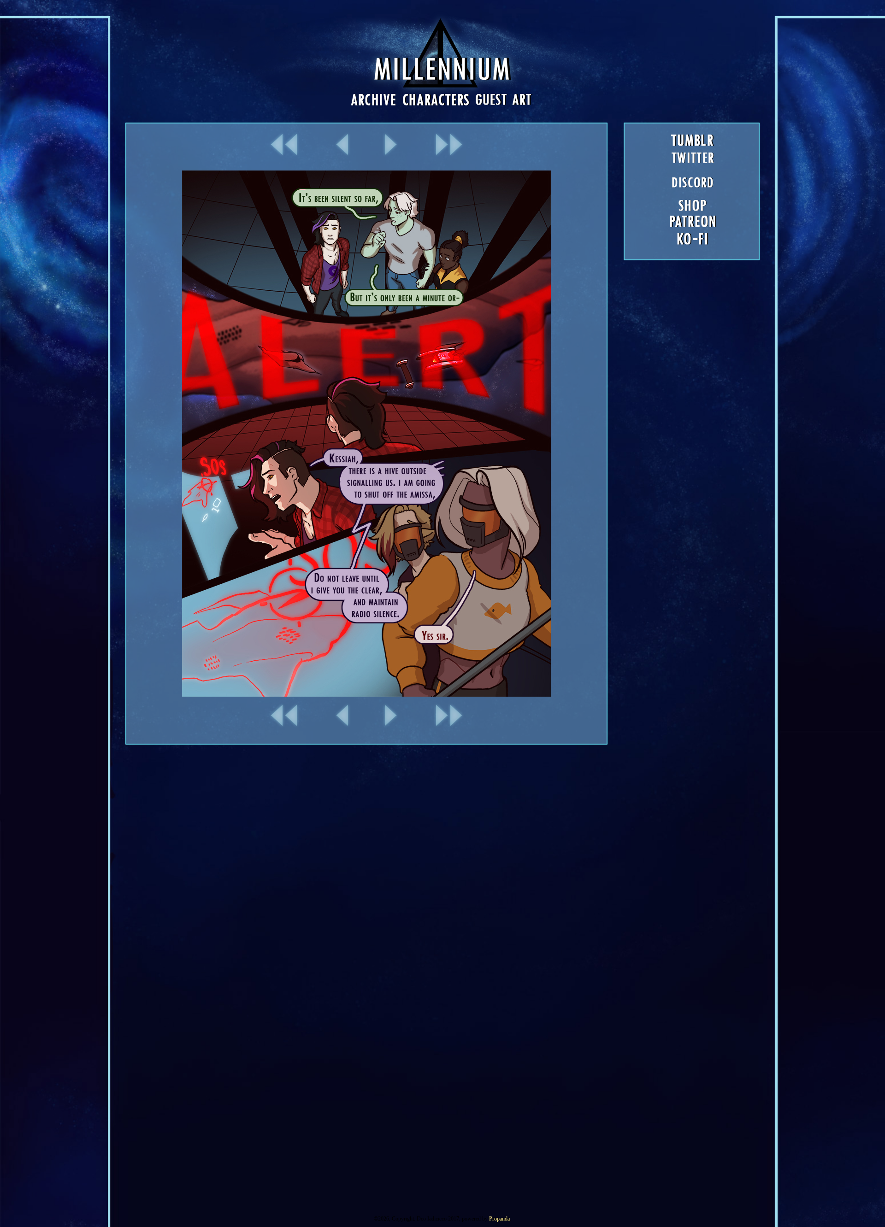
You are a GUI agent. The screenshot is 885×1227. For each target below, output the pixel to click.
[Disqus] (442, 860)
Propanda (499, 1218)
